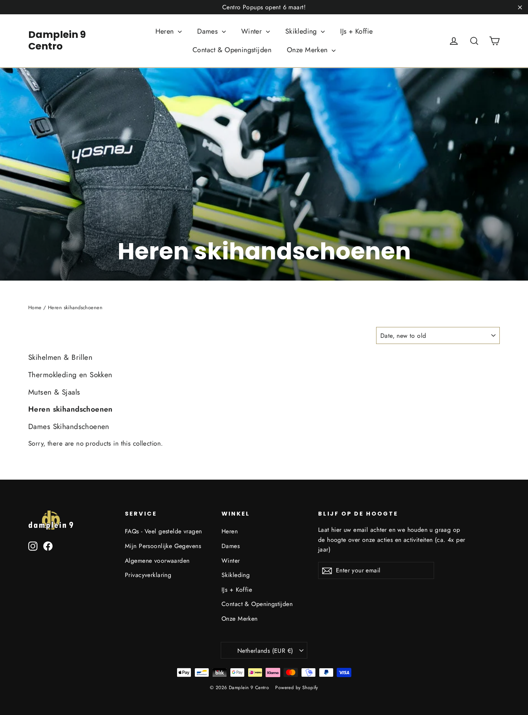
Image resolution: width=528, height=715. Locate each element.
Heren (165, 31)
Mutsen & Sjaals (54, 392)
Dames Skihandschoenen (68, 426)
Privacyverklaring (148, 574)
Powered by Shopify (296, 687)
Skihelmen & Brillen (60, 357)
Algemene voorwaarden (157, 560)
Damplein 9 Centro (57, 40)
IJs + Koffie (356, 31)
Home (35, 307)
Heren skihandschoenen (70, 409)
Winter (252, 31)
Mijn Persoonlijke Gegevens (163, 545)
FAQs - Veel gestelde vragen (163, 531)
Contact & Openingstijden (231, 50)
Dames (208, 31)
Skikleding (302, 31)
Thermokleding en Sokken (70, 374)
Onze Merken (308, 50)
